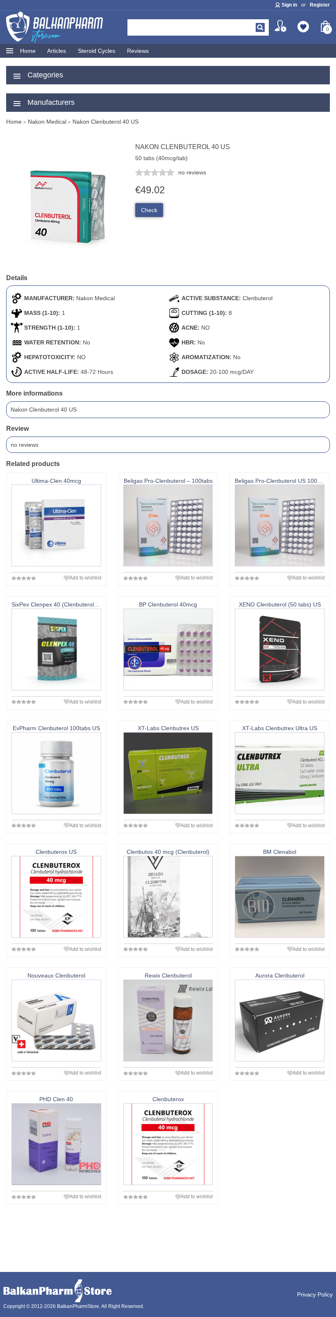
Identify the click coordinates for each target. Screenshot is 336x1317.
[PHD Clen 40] (56, 1144)
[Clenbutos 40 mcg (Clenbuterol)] (168, 897)
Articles (56, 51)
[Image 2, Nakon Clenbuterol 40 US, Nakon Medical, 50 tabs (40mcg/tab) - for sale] (67, 263)
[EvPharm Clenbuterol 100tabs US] (56, 773)
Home (28, 51)
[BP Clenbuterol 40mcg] (168, 649)
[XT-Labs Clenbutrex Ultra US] (280, 773)
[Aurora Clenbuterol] (280, 1020)
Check (149, 210)
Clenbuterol (257, 298)
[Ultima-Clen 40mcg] (56, 525)
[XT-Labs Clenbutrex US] (168, 773)
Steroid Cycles (96, 51)
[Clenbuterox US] (56, 897)
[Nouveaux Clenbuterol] (56, 1020)
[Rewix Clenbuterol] (168, 1020)
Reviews (138, 51)
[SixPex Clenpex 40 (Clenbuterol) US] (56, 649)
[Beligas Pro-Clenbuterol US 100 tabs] (280, 525)
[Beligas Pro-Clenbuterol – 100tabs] (168, 525)
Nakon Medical (95, 298)
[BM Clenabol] (280, 897)
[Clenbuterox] (168, 1144)
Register (320, 5)
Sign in (289, 5)
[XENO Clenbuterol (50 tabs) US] (280, 649)
